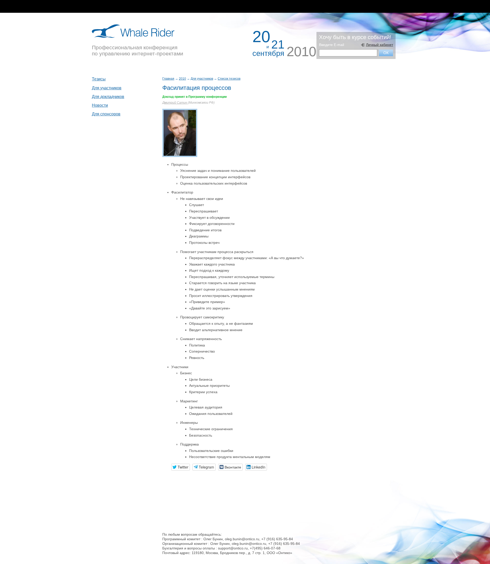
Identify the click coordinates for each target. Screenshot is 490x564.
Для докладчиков (108, 96)
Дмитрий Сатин (175, 102)
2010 (182, 78)
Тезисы (99, 79)
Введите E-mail (331, 45)
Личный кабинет (379, 45)
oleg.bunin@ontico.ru (242, 539)
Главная (168, 78)
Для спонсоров (106, 114)
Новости (100, 105)
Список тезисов (229, 78)
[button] (180, 467)
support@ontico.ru (233, 548)
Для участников (202, 78)
